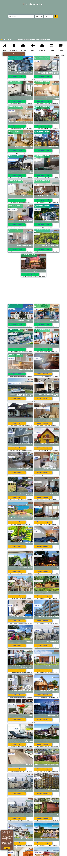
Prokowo (37, 729)
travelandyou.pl (33, 4)
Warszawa (11, 110)
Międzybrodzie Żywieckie (42, 408)
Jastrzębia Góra (12, 160)
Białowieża (11, 408)
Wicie (36, 827)
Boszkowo (37, 110)
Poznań (37, 531)
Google (3, 833)
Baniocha (37, 160)
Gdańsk (10, 184)
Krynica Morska (39, 383)
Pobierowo (38, 556)
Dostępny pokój (16, 76)
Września (10, 309)
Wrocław (10, 135)
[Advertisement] (33, 291)
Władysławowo (12, 209)
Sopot (10, 234)
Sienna (10, 61)
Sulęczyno (37, 803)
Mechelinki (11, 358)
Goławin (37, 457)
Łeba (36, 333)
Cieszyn (10, 86)
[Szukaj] (56, 16)
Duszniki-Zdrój (39, 309)
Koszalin (37, 704)
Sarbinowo (38, 679)
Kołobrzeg (37, 482)
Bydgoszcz (38, 135)
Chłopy (37, 234)
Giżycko (10, 531)
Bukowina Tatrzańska (14, 383)
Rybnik (10, 605)
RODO (10, 846)
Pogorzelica (38, 753)
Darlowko (10, 432)
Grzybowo (37, 86)
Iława (23, 258)
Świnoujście (38, 506)
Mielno (10, 482)
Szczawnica (38, 432)
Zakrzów (37, 358)
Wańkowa (37, 209)
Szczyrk (37, 61)
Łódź (36, 184)
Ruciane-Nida (38, 580)
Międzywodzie (12, 630)
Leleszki (10, 506)
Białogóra (10, 654)
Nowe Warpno (38, 852)
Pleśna (36, 654)
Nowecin (10, 827)
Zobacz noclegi (43, 373)
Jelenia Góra (11, 704)
